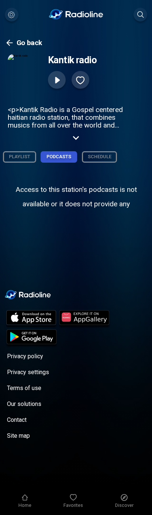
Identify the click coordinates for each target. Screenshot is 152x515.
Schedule (99, 156)
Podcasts (58, 156)
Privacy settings (28, 372)
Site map (18, 435)
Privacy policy (25, 356)
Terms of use (24, 388)
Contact (17, 419)
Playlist (19, 156)
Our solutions (24, 403)
